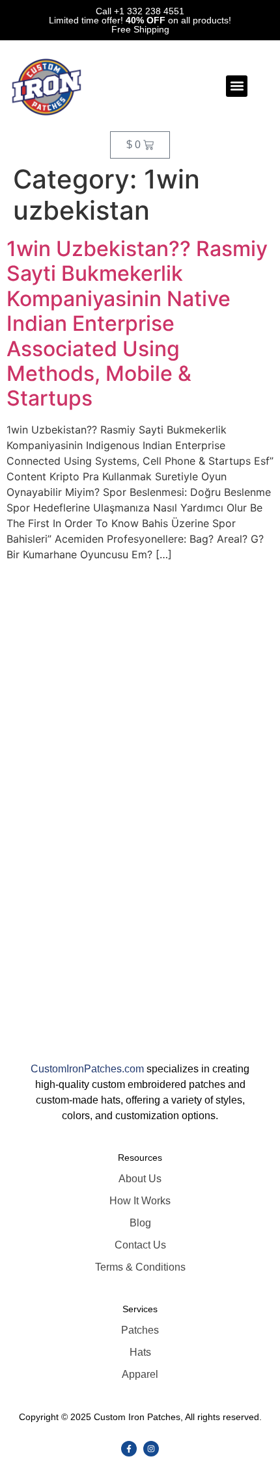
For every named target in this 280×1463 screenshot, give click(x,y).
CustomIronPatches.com (87, 1068)
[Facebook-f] (129, 1449)
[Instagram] (151, 1449)
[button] (236, 86)
